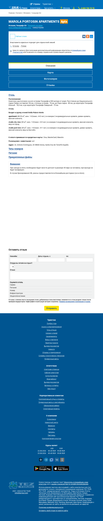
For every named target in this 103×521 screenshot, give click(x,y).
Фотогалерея (50, 78)
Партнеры (51, 435)
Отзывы (50, 85)
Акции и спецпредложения (51, 327)
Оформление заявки (51, 405)
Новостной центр (51, 422)
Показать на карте (35, 26)
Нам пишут (51, 388)
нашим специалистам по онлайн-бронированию (69, 484)
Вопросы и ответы (51, 385)
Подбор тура (51, 323)
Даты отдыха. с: (44, 256)
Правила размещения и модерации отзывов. (75, 302)
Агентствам (35, 8)
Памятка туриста (51, 343)
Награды (51, 432)
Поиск (24, 8)
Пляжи (23, 46)
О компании (51, 419)
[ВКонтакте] (84, 36)
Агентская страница (51, 369)
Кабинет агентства (52, 372)
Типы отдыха (51, 330)
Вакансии (51, 425)
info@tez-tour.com (21, 493)
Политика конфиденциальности (51, 507)
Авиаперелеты (51, 336)
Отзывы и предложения (52, 352)
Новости (51, 349)
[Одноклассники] (87, 36)
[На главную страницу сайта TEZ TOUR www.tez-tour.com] (14, 8)
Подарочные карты (51, 359)
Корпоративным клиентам (42, 12)
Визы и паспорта (51, 339)
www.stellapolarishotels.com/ (20, 28)
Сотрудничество (51, 376)
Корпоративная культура (51, 438)
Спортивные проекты (51, 409)
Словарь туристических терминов (51, 356)
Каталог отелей (51, 333)
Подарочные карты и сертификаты (51, 402)
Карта (50, 72)
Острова (16, 46)
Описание (50, 65)
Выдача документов (51, 346)
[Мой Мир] (91, 36)
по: (67, 256)
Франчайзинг (51, 379)
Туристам (47, 4)
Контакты (51, 429)
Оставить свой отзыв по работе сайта (53, 511)
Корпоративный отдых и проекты (51, 399)
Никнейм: (13, 256)
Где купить (49, 8)
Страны (36, 4)
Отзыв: (12, 270)
